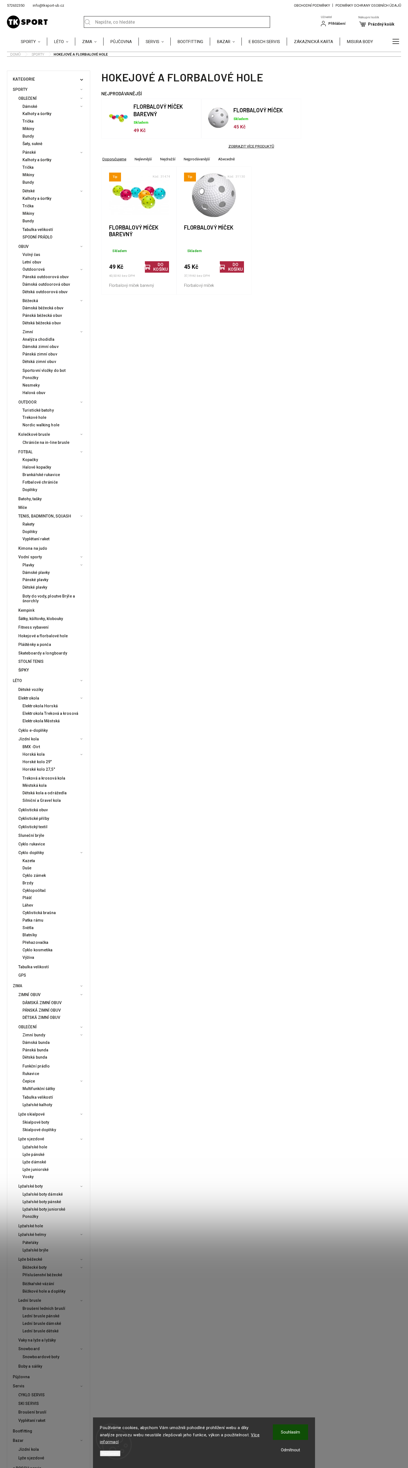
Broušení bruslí (32, 1412)
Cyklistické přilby (33, 818)
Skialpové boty (35, 1122)
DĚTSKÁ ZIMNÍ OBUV (41, 1017)
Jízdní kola (28, 739)
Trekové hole (34, 417)
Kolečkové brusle (34, 434)
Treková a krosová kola (43, 778)
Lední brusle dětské (40, 1331)
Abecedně (226, 159)
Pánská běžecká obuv (42, 315)
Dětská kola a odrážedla (44, 793)
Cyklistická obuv (33, 810)
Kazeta (28, 861)
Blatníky (29, 935)
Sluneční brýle (31, 835)
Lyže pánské (33, 1154)
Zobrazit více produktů (251, 146)
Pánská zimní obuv (39, 354)
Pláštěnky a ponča (34, 644)
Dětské (28, 191)
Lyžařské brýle (35, 1250)
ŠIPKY (23, 670)
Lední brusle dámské (41, 1323)
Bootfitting (22, 1431)
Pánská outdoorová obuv (45, 277)
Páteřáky (30, 1242)
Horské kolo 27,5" (38, 769)
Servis (19, 1386)
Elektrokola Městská (41, 721)
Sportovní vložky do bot (44, 370)
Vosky (28, 1177)
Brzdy (28, 883)
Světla (28, 927)
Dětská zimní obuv (39, 361)
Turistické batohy (38, 410)
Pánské (29, 152)
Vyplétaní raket (36, 539)
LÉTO (17, 680)
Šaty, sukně (32, 143)
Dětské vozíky (30, 689)
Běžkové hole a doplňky (44, 1291)
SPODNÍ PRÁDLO (37, 237)
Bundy (28, 136)
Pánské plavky (35, 580)
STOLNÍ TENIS (31, 661)
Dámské (29, 106)
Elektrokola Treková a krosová (50, 713)
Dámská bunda (36, 1042)
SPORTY (20, 89)
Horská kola (33, 754)
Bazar (18, 1440)
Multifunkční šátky (38, 1088)
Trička (28, 121)
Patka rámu (32, 920)
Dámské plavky (36, 572)
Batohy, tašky (30, 499)
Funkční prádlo (36, 1066)
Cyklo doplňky (31, 852)
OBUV (23, 246)
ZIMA (17, 986)
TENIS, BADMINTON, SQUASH (44, 516)
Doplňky (29, 489)
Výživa (28, 957)
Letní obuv (31, 262)
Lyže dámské (34, 1162)
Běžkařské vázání (38, 1284)
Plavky (28, 565)
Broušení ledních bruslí (43, 1308)
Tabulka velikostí (37, 229)
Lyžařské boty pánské (41, 1202)
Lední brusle (29, 1300)
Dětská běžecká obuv (41, 323)
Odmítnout (290, 1449)
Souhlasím (290, 1432)
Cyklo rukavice (31, 844)
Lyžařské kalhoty (37, 1105)
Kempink (26, 610)
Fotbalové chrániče (40, 482)
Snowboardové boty (40, 1357)
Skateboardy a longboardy (42, 653)
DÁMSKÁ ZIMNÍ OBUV (42, 1003)
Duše (26, 868)
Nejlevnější (143, 159)
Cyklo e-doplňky (33, 730)
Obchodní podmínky (312, 5)
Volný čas (31, 254)
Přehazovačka (35, 942)
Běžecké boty (34, 1267)
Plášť (27, 897)
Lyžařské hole (34, 1147)
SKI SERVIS (28, 1403)
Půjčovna (21, 1377)
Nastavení (110, 1453)
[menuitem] (34, 41)
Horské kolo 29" (37, 762)
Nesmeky (31, 385)
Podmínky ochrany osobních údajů (368, 5)
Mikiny (28, 128)
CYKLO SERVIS (31, 1395)
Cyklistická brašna (39, 912)
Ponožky (30, 377)
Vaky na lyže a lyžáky (37, 1340)
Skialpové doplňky (39, 1130)
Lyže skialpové (31, 1114)
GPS (22, 975)
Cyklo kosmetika (37, 950)
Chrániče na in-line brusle (46, 442)
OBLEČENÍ (27, 98)
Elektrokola (28, 698)
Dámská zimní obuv (40, 346)
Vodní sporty (30, 557)
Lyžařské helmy (32, 1234)
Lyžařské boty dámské (42, 1194)
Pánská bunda (35, 1050)
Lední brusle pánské (40, 1316)
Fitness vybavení (33, 627)
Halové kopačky (36, 467)
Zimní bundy (33, 1035)
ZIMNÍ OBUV (29, 994)
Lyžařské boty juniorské (43, 1209)
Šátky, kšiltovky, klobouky (40, 618)
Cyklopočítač (34, 890)
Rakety (28, 524)
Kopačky (30, 459)
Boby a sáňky (30, 1366)
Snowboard (29, 1349)
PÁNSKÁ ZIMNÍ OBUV (41, 1010)
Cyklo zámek (34, 875)
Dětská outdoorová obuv (44, 292)
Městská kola (34, 785)
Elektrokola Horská (40, 706)
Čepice (28, 1081)
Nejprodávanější (197, 159)
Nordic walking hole (40, 425)
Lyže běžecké (30, 1259)
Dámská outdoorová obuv (46, 284)
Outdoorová (33, 269)
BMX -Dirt (31, 747)
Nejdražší (167, 159)
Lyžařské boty (30, 1186)
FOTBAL (25, 452)
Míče (22, 507)
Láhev (27, 905)
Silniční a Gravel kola (41, 800)
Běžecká (30, 300)
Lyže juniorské (35, 1169)
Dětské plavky (34, 587)
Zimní (27, 332)
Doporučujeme (114, 159)
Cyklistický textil (32, 827)
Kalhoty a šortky (37, 113)
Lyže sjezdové (31, 1139)
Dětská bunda (34, 1057)
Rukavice (30, 1073)
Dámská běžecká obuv (42, 308)
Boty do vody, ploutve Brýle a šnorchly (48, 598)
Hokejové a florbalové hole (43, 636)
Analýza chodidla (38, 339)
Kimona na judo (32, 548)
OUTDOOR (27, 402)
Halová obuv (33, 392)
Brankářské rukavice (41, 474)
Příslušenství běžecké (42, 1275)
